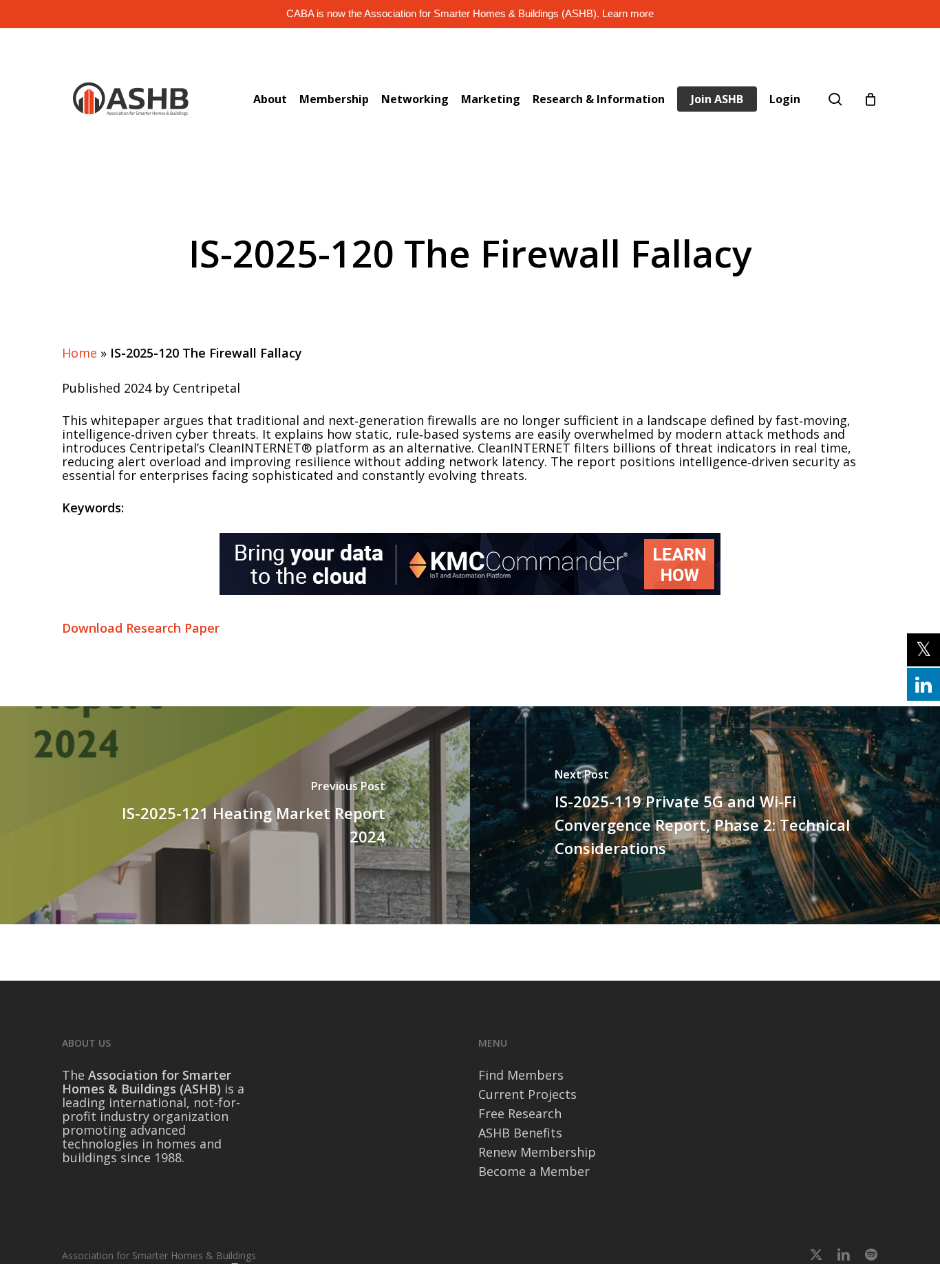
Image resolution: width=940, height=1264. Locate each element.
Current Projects (527, 1094)
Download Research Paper (141, 628)
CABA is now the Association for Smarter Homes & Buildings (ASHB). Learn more (470, 13)
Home (79, 353)
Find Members (521, 1075)
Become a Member (534, 1171)
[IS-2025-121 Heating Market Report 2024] (235, 815)
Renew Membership (537, 1152)
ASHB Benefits (520, 1133)
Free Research (520, 1113)
